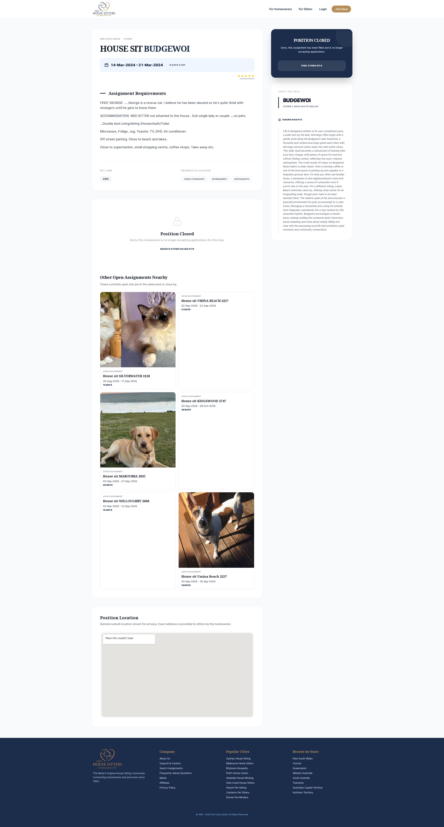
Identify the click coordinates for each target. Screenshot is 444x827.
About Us (165, 758)
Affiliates (164, 782)
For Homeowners (280, 9)
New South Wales (303, 758)
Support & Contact (170, 763)
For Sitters (305, 9)
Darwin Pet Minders (237, 797)
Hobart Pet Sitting (236, 787)
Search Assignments (171, 768)
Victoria (297, 763)
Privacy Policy (168, 787)
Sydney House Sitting (238, 758)
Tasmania (298, 782)
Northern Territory (303, 792)
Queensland (299, 768)
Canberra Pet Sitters (237, 792)
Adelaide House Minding (240, 777)
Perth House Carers (237, 773)
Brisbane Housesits (237, 768)
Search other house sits (177, 249)
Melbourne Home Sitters (239, 763)
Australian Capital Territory (308, 787)
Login (323, 9)
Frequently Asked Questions (175, 773)
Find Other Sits (311, 65)
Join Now (341, 9)
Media (163, 777)
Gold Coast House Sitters (240, 782)
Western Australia (302, 773)
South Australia (301, 777)
